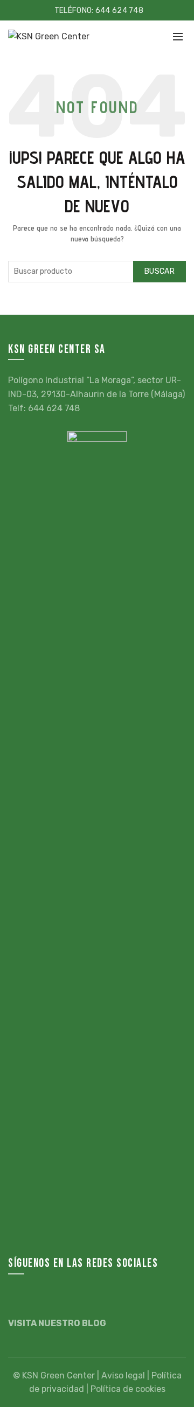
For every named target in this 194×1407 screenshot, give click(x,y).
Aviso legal (123, 1375)
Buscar (159, 271)
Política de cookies (128, 1389)
